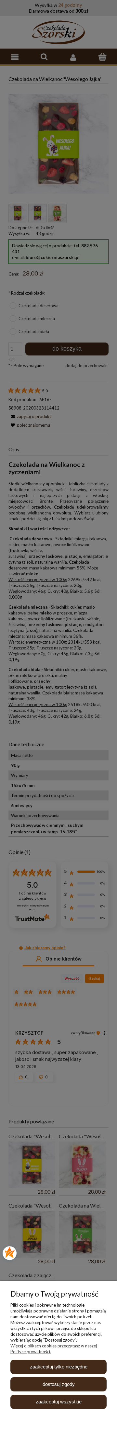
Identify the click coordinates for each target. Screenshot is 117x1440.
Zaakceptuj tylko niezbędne (58, 1366)
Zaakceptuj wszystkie (59, 1401)
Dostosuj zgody (59, 1384)
